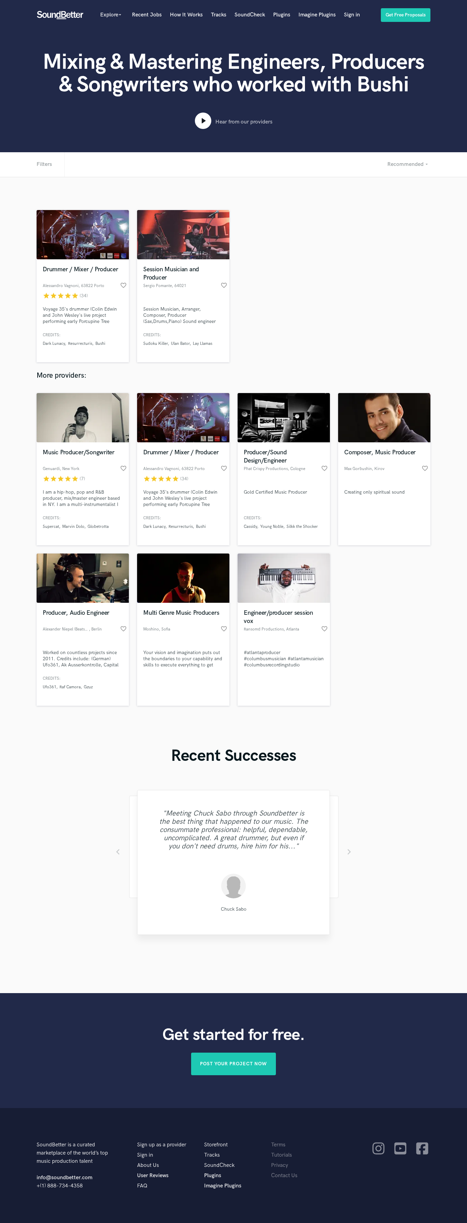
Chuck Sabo (233, 909)
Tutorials (281, 1155)
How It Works (186, 15)
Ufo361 (49, 687)
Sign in (352, 15)
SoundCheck (250, 15)
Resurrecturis (80, 343)
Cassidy (250, 526)
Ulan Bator (180, 343)
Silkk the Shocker (302, 526)
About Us (148, 1165)
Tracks (218, 15)
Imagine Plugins (317, 15)
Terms (278, 1145)
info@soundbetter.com (64, 1177)
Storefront (216, 1145)
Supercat (51, 526)
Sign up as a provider (161, 1145)
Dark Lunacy (54, 343)
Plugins (281, 15)
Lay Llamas (202, 343)
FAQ (142, 1186)
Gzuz (88, 687)
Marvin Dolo (73, 526)
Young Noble (271, 526)
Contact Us (284, 1175)
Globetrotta (98, 526)
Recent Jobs (147, 15)
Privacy (279, 1165)
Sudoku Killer (155, 343)
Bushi (100, 343)
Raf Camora (70, 687)
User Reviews (153, 1175)
